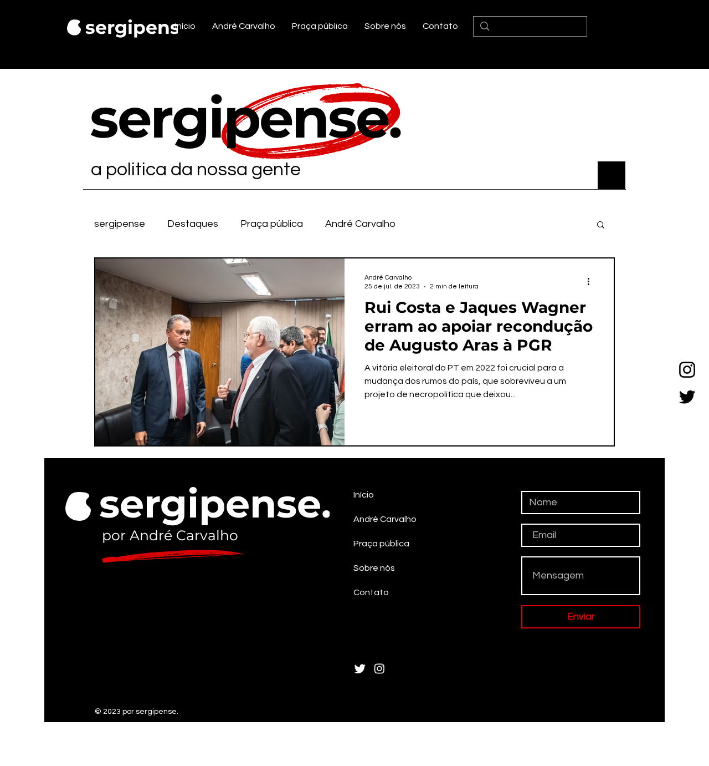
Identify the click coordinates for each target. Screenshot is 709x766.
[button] (600, 225)
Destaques (192, 224)
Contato (371, 592)
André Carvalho (360, 224)
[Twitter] (687, 397)
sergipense (119, 224)
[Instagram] (687, 370)
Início (363, 494)
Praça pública (271, 224)
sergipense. (141, 27)
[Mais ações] (592, 281)
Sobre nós (374, 568)
